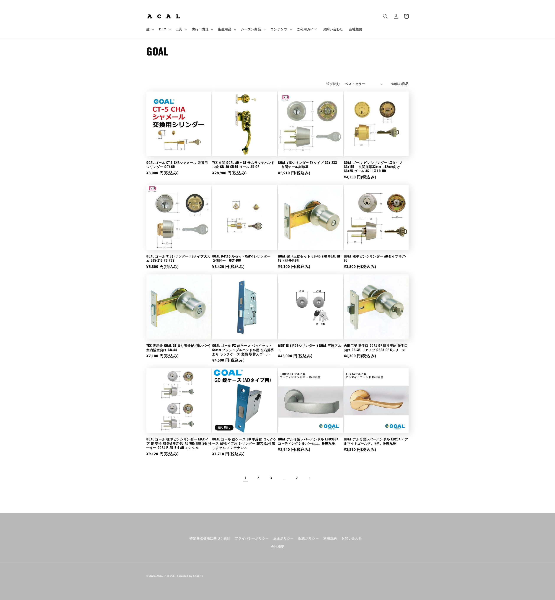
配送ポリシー (308, 538)
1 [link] (245, 478)
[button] (150, 29)
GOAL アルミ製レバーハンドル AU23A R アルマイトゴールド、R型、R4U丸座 (376, 441)
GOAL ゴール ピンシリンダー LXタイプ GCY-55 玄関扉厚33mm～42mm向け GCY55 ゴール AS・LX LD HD (373, 166)
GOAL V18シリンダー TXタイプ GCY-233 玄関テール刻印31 (307, 164)
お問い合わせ (351, 538)
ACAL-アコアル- (166, 575)
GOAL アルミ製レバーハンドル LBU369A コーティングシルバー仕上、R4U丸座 (308, 441)
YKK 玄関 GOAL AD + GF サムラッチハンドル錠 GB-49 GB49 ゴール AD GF (243, 164)
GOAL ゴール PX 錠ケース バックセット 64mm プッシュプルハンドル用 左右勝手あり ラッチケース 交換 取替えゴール (243, 349)
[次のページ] (309, 478)
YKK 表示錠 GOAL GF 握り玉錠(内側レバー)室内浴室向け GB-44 (178, 347)
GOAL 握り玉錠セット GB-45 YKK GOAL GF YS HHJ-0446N (309, 258)
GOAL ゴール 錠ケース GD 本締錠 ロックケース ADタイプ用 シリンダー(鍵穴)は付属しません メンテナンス (244, 443)
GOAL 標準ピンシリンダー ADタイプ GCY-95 (375, 258)
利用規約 (330, 538)
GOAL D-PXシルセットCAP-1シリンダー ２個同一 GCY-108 (243, 258)
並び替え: (333, 84)
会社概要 (277, 546)
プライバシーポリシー (252, 538)
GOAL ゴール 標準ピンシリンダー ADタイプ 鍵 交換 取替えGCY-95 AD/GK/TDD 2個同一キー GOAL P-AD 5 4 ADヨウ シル (178, 443)
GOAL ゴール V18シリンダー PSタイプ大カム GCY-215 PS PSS (178, 258)
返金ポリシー (283, 538)
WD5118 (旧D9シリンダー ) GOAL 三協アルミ (309, 347)
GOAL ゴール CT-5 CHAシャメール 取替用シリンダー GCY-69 (177, 164)
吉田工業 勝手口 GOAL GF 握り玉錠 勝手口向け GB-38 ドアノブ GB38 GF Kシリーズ (376, 347)
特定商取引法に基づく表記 (209, 538)
